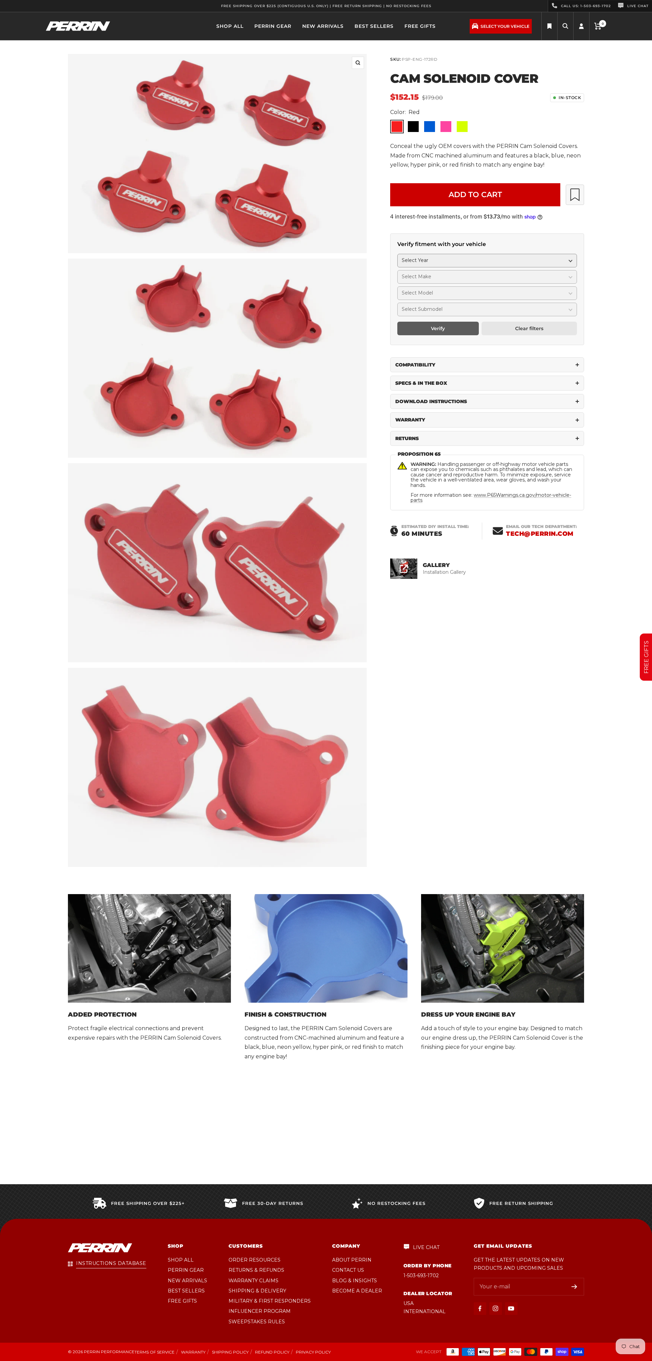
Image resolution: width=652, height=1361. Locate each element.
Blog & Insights (354, 1281)
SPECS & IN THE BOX (421, 383)
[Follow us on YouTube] (511, 1308)
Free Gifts (420, 26)
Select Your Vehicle (505, 26)
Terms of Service (154, 1352)
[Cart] (597, 26)
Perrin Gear (272, 26)
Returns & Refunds (256, 1270)
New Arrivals (323, 26)
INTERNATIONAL (424, 1311)
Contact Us (348, 1270)
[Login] (581, 26)
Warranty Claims (253, 1281)
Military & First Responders (270, 1301)
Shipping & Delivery (257, 1291)
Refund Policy (272, 1352)
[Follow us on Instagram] (495, 1308)
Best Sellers (374, 26)
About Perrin (352, 1260)
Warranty (193, 1352)
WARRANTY (410, 420)
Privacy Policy (313, 1352)
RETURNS (407, 438)
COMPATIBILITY (415, 365)
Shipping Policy (230, 1352)
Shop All (229, 26)
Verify (438, 328)
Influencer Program (260, 1311)
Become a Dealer (357, 1291)
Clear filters (529, 328)
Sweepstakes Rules (257, 1322)
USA (408, 1303)
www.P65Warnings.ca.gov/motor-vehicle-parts (491, 497)
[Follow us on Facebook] (480, 1308)
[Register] (574, 1286)
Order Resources (254, 1260)
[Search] (549, 26)
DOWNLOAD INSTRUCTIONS (431, 401)
